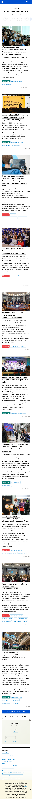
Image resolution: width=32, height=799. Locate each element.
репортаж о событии (16, 81)
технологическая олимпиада (20, 621)
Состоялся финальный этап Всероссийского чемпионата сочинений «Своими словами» (14, 250)
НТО (16, 618)
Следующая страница (15, 712)
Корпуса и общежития (7, 761)
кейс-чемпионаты (15, 482)
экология (23, 346)
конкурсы (13, 214)
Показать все (10, 738)
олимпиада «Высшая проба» (9, 553)
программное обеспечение (9, 217)
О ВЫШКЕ (5, 750)
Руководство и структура (7, 755)
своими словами (6, 279)
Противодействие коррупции (9, 770)
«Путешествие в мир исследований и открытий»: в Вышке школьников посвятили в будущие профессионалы (14, 50)
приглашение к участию (16, 550)
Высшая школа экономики (10, 2)
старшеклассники (6, 84)
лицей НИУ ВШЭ (6, 145)
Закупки (3, 763)
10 (25, 716)
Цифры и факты (5, 752)
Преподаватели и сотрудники (9, 759)
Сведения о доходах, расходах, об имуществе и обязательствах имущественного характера (13, 772)
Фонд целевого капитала (8, 768)
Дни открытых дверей (11, 741)
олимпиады (14, 413)
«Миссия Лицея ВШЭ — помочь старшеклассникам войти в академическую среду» (15, 117)
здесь (25, 786)
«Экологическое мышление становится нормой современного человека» (13, 315)
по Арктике (15, 732)
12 (5, 718)
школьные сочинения (7, 282)
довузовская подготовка (17, 142)
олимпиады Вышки (23, 618)
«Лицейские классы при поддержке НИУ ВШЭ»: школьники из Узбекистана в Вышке (13, 656)
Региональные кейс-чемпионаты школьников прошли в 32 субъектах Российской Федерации (15, 447)
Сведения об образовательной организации (12, 776)
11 (3, 718)
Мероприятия (15, 723)
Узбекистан (16, 703)
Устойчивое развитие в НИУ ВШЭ (10, 757)
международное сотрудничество (10, 700)
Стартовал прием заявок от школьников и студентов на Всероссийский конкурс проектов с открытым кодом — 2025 (14, 181)
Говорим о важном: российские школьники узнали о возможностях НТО (14, 586)
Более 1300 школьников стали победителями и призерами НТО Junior (15, 379)
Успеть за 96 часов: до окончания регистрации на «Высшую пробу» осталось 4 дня (15, 518)
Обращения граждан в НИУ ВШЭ (9, 765)
